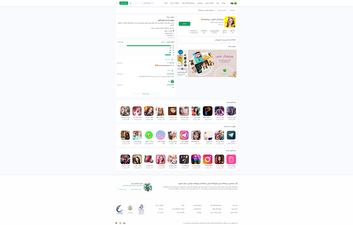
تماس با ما (160, 213)
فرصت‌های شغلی (216, 209)
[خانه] (234, 3)
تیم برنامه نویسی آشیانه (216, 22)
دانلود (184, 24)
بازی (218, 3)
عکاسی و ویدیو (222, 10)
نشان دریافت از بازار (216, 213)
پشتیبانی (200, 3)
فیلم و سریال (209, 3)
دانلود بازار (124, 3)
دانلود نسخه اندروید (136, 189)
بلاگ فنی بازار (180, 213)
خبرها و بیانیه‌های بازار (178, 209)
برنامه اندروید (234, 213)
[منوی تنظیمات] (117, 3)
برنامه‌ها (232, 10)
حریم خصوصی (197, 209)
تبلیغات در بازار (174, 3)
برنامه (223, 3)
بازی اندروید (234, 209)
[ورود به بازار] (130, 3)
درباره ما (161, 209)
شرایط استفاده (197, 205)
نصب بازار (235, 205)
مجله (165, 3)
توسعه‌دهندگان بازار (188, 3)
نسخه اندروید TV (122, 189)
